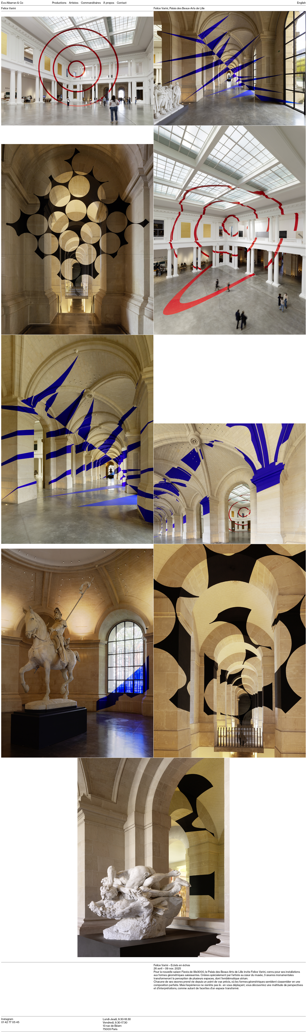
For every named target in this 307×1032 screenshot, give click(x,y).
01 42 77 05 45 (10, 1022)
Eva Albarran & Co (12, 2)
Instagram (7, 1019)
